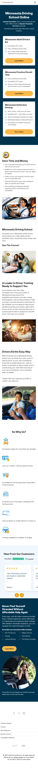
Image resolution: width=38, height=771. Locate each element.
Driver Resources (6, 730)
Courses (3, 727)
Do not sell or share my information (19, 759)
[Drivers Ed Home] (7, 2)
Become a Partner (6, 734)
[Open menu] (35, 2)
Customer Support (6, 723)
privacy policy (18, 757)
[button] (16, 595)
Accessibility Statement (7, 737)
